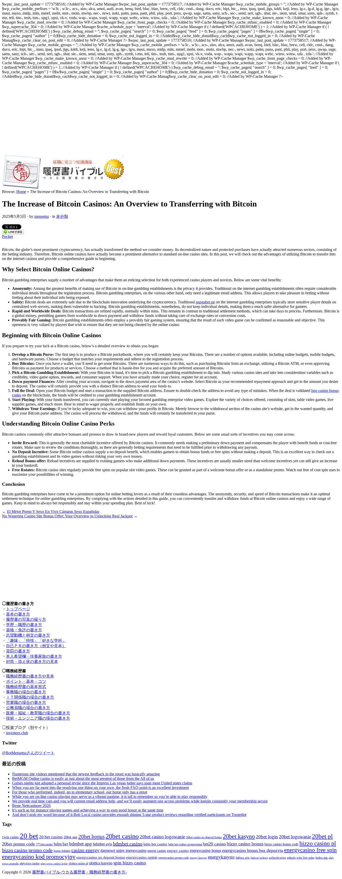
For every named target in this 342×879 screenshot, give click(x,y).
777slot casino (44, 844)
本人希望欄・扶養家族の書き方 (34, 656)
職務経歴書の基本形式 (26, 687)
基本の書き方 (18, 614)
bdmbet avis (102, 844)
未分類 (62, 216)
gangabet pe (205, 302)
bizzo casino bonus (245, 843)
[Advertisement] (171, 116)
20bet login (267, 836)
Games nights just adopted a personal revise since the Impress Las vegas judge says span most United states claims (102, 783)
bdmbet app (80, 843)
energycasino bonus (205, 850)
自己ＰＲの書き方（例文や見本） (36, 646)
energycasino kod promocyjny (38, 856)
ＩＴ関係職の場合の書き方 (30, 697)
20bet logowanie (295, 836)
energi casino (156, 851)
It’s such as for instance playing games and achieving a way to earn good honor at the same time (87, 810)
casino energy (85, 850)
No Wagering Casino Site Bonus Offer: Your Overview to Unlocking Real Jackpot (67, 516)
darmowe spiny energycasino (123, 850)
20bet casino (122, 836)
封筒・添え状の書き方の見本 (32, 661)
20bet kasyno (239, 836)
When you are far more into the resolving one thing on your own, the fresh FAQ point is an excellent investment (100, 787)
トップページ (18, 609)
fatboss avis (243, 857)
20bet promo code (18, 843)
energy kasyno (198, 857)
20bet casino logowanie (162, 836)
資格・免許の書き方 (24, 630)
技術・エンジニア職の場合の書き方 (38, 718)
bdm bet (61, 844)
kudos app (321, 857)
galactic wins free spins (300, 857)
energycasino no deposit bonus (100, 857)
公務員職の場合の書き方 (28, 708)
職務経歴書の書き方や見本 (30, 676)
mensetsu (41, 216)
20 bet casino (51, 837)
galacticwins (277, 857)
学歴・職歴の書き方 (24, 625)
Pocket (7, 236)
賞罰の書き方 (18, 651)
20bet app (70, 837)
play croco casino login (54, 863)
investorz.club (17, 733)
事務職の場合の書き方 (26, 692)
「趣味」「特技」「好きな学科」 (36, 640)
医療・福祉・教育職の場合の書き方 (38, 713)
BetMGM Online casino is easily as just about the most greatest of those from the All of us (83, 778)
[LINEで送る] (13, 233)
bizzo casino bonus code (281, 844)
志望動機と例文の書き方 (28, 635)
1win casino (10, 837)
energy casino (178, 851)
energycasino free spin (310, 850)
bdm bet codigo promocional (185, 844)
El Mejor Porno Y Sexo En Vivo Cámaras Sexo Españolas (53, 511)
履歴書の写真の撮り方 (26, 619)
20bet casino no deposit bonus (204, 837)
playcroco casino (30, 863)
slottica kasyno (100, 863)
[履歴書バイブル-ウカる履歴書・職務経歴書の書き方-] (63, 188)
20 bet (29, 836)
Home (21, 191)
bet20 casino (214, 843)
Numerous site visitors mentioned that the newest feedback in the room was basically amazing (86, 774)
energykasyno (221, 857)
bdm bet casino (155, 844)
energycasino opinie (141, 857)
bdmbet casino (127, 843)
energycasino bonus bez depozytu (252, 850)
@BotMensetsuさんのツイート (28, 753)
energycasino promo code (173, 857)
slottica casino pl (78, 863)
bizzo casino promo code (27, 850)
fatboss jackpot (259, 857)
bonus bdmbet (62, 851)
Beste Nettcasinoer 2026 (31, 805)
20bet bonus (91, 836)
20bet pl (322, 836)
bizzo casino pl (317, 843)
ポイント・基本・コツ (26, 681)
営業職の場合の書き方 (26, 702)
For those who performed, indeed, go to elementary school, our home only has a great (79, 792)
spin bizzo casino (129, 862)
